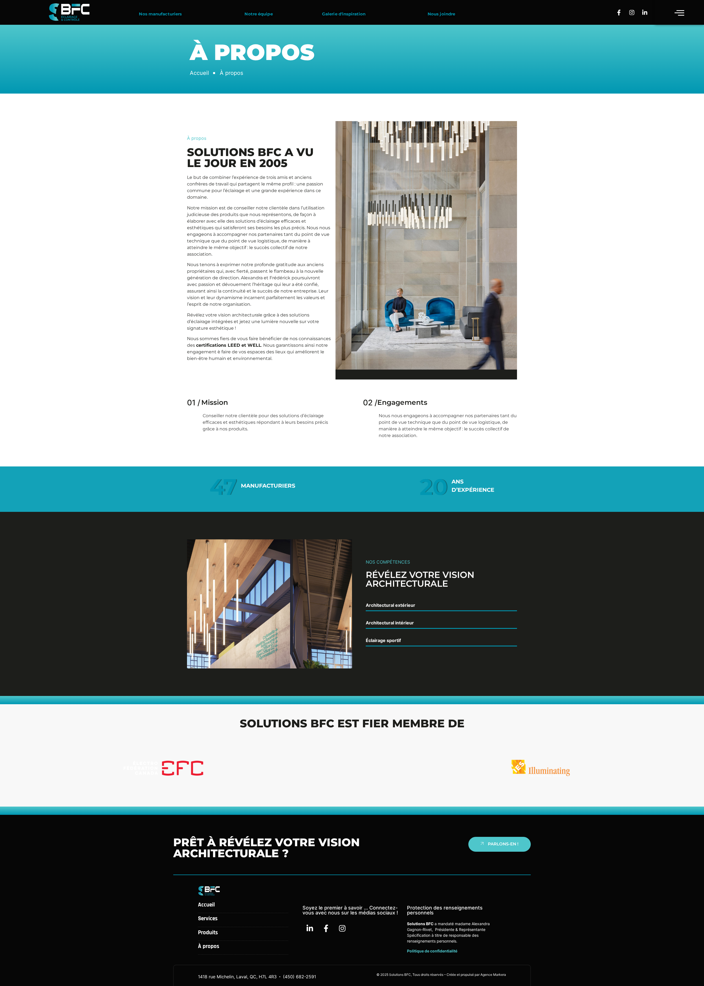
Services (208, 918)
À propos (208, 946)
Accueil (206, 904)
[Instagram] (632, 12)
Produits (208, 932)
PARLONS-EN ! (503, 843)
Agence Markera (493, 975)
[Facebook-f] (619, 12)
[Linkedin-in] (645, 12)
